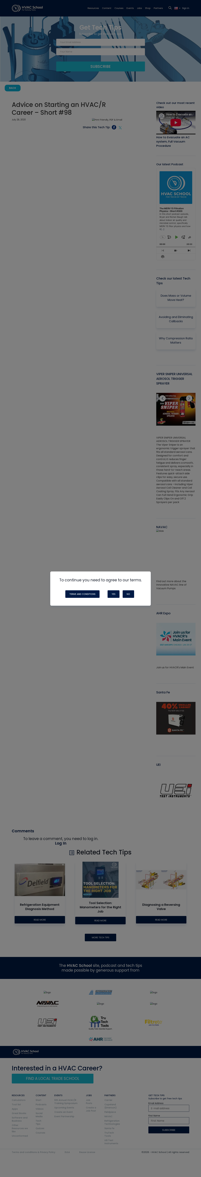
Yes (113, 594)
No (128, 594)
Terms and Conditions (82, 594)
